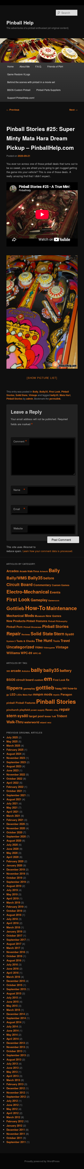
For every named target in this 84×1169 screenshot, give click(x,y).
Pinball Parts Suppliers (48, 89)
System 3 (11, 641)
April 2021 (12, 811)
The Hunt (44, 640)
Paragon (66, 694)
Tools (56, 641)
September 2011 (16, 1142)
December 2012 (15, 1088)
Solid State (22, 395)
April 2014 (12, 1039)
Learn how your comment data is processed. (48, 551)
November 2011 (15, 1134)
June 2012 (12, 1105)
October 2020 (14, 832)
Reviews (25, 634)
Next (73, 109)
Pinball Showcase (32, 627)
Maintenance (61, 608)
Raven (49, 710)
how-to (72, 688)
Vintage (33, 395)
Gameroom (53, 600)
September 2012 (16, 1096)
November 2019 (15, 873)
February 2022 (14, 787)
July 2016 (12, 964)
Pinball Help (20, 22)
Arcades (12, 571)
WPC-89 (26, 653)
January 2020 (14, 865)
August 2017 (13, 944)
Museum (40, 616)
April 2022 (12, 782)
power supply (38, 709)
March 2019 (13, 902)
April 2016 (12, 972)
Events (55, 592)
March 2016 (13, 977)
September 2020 (16, 836)
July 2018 (12, 919)
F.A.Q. (38, 66)
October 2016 (14, 956)
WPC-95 (37, 653)
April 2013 (12, 1076)
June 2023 (12, 770)
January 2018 (14, 931)
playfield (25, 710)
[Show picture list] (42, 378)
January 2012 (14, 1125)
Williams (13, 652)
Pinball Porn (14, 627)
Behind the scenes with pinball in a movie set (31, 82)
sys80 (22, 715)
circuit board (25, 680)
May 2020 (12, 853)
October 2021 (14, 791)
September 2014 (16, 1018)
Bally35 (43, 391)
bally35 (54, 395)
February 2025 (14, 749)
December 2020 (15, 824)
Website (18, 528)
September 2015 (16, 989)
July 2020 (12, 844)
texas (48, 716)
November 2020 (15, 828)
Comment (20, 441)
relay (56, 709)
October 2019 (14, 877)
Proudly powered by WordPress (42, 1161)
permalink (55, 398)
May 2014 (12, 1034)
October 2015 (14, 985)
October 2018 (14, 911)
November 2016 (15, 952)
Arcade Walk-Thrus (29, 571)
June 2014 (12, 1030)
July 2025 (12, 737)
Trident (62, 716)
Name (19, 490)
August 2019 (13, 886)
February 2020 (14, 861)
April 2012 (12, 1113)
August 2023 (13, 766)
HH (65, 688)
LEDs (19, 694)
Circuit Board (19, 584)
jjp (7, 694)
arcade (16, 670)
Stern (59, 634)
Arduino (26, 671)
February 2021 (14, 820)
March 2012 (13, 1117)
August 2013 (13, 1059)
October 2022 (14, 778)
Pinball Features (36, 621)
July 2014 (12, 1026)
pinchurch (12, 710)
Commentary (42, 585)
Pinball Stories (14, 398)
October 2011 (14, 1138)
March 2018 (13, 927)
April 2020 (12, 857)
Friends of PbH (55, 66)
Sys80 (69, 634)
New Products (16, 621)
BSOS (10, 679)
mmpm (38, 694)
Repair (13, 633)
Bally (35, 391)
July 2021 (12, 803)
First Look (54, 391)
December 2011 (15, 1129)
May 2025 (12, 741)
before (48, 578)
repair (64, 709)
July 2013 (12, 1063)
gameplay (29, 688)
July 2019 (12, 890)
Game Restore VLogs (18, 74)
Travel (65, 640)
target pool (36, 716)
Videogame (49, 647)
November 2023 (15, 758)
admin (29, 398)
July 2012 (12, 1101)
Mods (29, 615)
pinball (10, 703)
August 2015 (13, 993)
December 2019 (15, 869)
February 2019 (14, 906)
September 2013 (16, 1055)
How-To (35, 608)
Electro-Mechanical (27, 591)
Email (19, 509)
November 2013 (15, 1047)
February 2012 (14, 1121)
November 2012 (15, 1092)
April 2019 (12, 898)
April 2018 (12, 923)
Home (10, 66)
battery (65, 670)
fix (67, 680)
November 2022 (15, 774)
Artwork (44, 571)
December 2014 (15, 1014)
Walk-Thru (14, 721)
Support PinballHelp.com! (20, 97)
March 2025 (13, 745)
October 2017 (14, 935)
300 (8, 671)
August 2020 (13, 840)
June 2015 (12, 1001)
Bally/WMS (16, 578)
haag (58, 688)
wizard (43, 722)
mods (48, 694)
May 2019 (12, 894)
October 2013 (14, 1051)
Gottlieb (15, 608)
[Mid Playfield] (42, 312)
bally (37, 669)
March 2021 (13, 816)
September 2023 (16, 762)
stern (11, 715)
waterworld (31, 722)
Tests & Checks (25, 641)
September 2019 (16, 882)
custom (38, 680)
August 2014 (13, 1022)
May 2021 (12, 807)
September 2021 (16, 795)
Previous (12, 109)
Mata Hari (65, 395)
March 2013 (13, 1080)
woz (49, 722)
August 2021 (13, 799)
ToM (54, 716)
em (48, 678)
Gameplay (39, 599)
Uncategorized (20, 647)
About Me (25, 66)
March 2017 (13, 948)
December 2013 (15, 1043)
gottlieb (45, 687)
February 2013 (14, 1084)
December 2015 (15, 981)
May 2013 (12, 1072)
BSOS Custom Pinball (18, 89)
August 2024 (13, 754)
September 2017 (16, 939)
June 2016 (12, 968)
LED (13, 694)
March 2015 (13, 1010)
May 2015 (12, 1006)
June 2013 (12, 1067)
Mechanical (15, 615)
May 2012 (12, 1109)
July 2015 (12, 997)
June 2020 (12, 849)
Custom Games (60, 585)
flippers (14, 688)
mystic (56, 694)
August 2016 (13, 960)
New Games (53, 616)
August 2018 (13, 915)
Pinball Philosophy (57, 621)
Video (39, 647)
